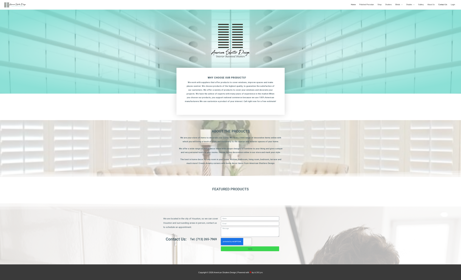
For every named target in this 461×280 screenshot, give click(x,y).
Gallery (421, 4)
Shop (379, 4)
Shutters (388, 4)
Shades (409, 4)
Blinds (397, 4)
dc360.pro (258, 272)
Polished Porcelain (366, 4)
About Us (431, 4)
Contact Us (442, 4)
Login (453, 4)
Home (353, 4)
